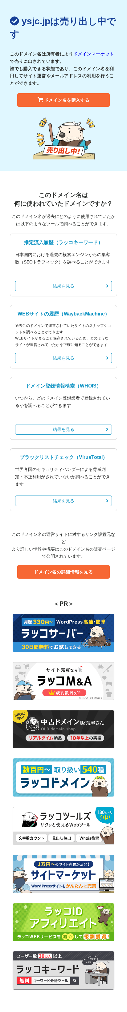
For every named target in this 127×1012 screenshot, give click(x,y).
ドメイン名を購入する (67, 100)
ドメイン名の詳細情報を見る (63, 571)
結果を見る (63, 285)
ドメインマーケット (93, 53)
